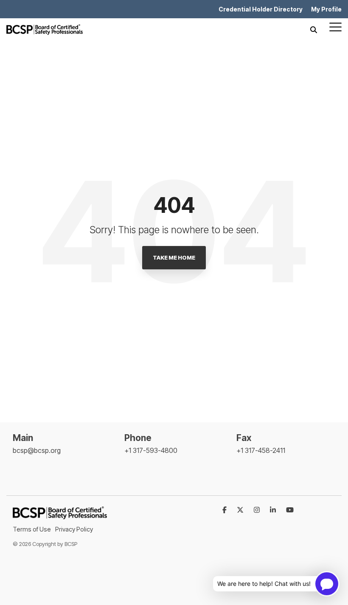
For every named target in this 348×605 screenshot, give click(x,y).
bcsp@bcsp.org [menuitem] (37, 450)
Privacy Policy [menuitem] (74, 529)
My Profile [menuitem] (326, 9)
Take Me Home (174, 257)
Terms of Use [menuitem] (32, 529)
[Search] (314, 30)
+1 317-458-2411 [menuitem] (260, 450)
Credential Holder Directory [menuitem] (261, 9)
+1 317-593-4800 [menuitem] (150, 450)
